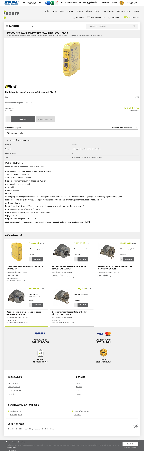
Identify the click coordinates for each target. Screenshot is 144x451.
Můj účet (115, 17)
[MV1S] (72, 59)
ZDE (14, 447)
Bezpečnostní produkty (25, 35)
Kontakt (136, 11)
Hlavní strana (11, 35)
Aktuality (89, 11)
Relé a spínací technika (81, 411)
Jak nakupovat (109, 11)
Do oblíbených (45, 119)
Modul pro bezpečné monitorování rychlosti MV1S (85, 35)
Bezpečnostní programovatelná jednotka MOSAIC (50, 35)
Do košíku (22, 119)
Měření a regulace (16, 415)
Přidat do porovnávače (15, 133)
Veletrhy (98, 11)
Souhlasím (130, 444)
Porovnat (31, 255)
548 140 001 (80, 17)
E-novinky (80, 11)
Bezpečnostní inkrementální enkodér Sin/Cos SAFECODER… (69, 267)
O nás (47, 11)
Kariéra (54, 11)
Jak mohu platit (13, 383)
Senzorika (77, 415)
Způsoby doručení (14, 387)
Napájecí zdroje (15, 411)
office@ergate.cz (98, 17)
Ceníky (62, 11)
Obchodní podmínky (123, 11)
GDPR (78, 390)
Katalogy (70, 11)
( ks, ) (133, 17)
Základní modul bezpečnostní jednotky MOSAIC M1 (25, 267)
